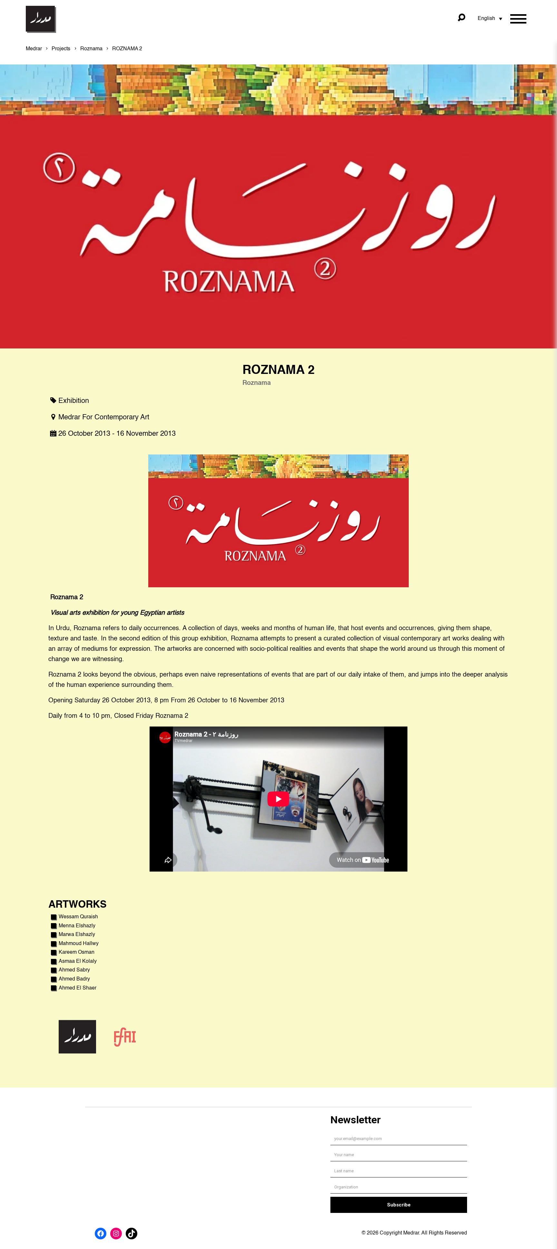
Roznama (91, 49)
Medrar (34, 49)
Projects (61, 49)
